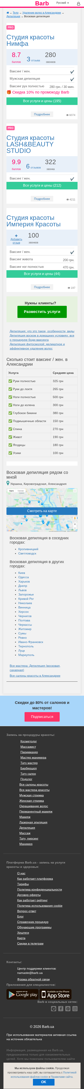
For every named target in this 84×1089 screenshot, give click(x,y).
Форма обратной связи (33, 979)
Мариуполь (26, 655)
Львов (22, 590)
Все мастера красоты (34, 790)
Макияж (24, 817)
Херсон (23, 611)
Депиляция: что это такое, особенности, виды (42, 331)
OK (43, 1082)
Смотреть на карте (42, 511)
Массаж (24, 833)
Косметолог (28, 741)
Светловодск (27, 553)
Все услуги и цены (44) (42, 274)
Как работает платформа (35, 878)
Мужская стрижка (31, 795)
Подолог (26, 779)
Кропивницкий (28, 549)
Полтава (24, 620)
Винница (24, 607)
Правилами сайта (62, 1076)
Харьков (24, 581)
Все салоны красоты (33, 784)
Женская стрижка (31, 800)
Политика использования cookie (39, 905)
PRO (10, 27)
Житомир (24, 629)
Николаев (25, 603)
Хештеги (23, 932)
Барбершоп (28, 768)
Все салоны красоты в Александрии (35, 675)
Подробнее (42, 114)
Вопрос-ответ (26, 911)
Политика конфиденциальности (39, 889)
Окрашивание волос (33, 806)
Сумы (22, 633)
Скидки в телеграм (30, 943)
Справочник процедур (32, 922)
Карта (21, 938)
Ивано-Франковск (30, 642)
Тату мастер (29, 763)
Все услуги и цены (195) (42, 101)
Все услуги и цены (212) (42, 185)
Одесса (23, 577)
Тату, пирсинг (28, 838)
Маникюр (26, 844)
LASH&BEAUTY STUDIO (30, 144)
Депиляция (27, 827)
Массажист (28, 746)
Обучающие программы (34, 927)
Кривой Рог (26, 598)
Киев (21, 573)
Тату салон (28, 773)
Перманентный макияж (35, 811)
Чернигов (24, 616)
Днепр (22, 585)
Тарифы (23, 884)
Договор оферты (29, 895)
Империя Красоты (33, 221)
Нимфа (30, 40)
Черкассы (25, 624)
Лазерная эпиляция (33, 822)
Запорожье (26, 594)
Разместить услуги (42, 312)
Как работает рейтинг (32, 900)
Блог (20, 916)
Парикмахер (29, 752)
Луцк (21, 650)
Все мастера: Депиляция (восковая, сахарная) (35, 668)
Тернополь (26, 646)
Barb (42, 3)
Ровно (22, 637)
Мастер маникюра (33, 757)
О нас (21, 873)
